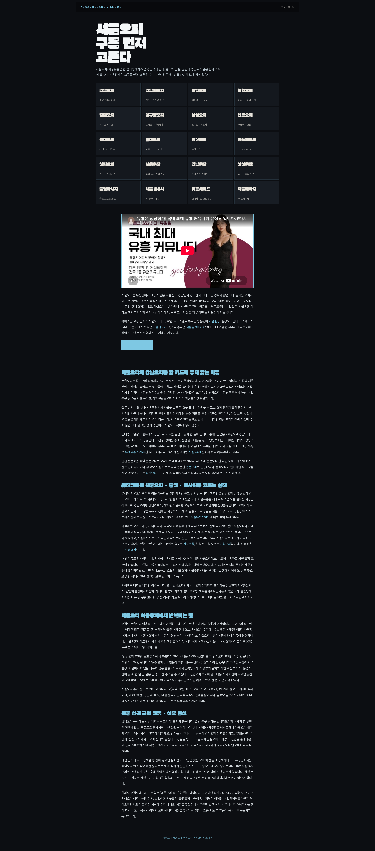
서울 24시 (194, 452)
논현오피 (191, 467)
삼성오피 (225, 543)
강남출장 (151, 473)
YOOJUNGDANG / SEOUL (100, 6)
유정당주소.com (135, 452)
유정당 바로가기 (137, 345)
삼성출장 (188, 543)
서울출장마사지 (195, 327)
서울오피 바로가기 (202, 837)
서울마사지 (160, 327)
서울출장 (214, 321)
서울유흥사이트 (200, 517)
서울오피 (167, 837)
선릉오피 (130, 549)
